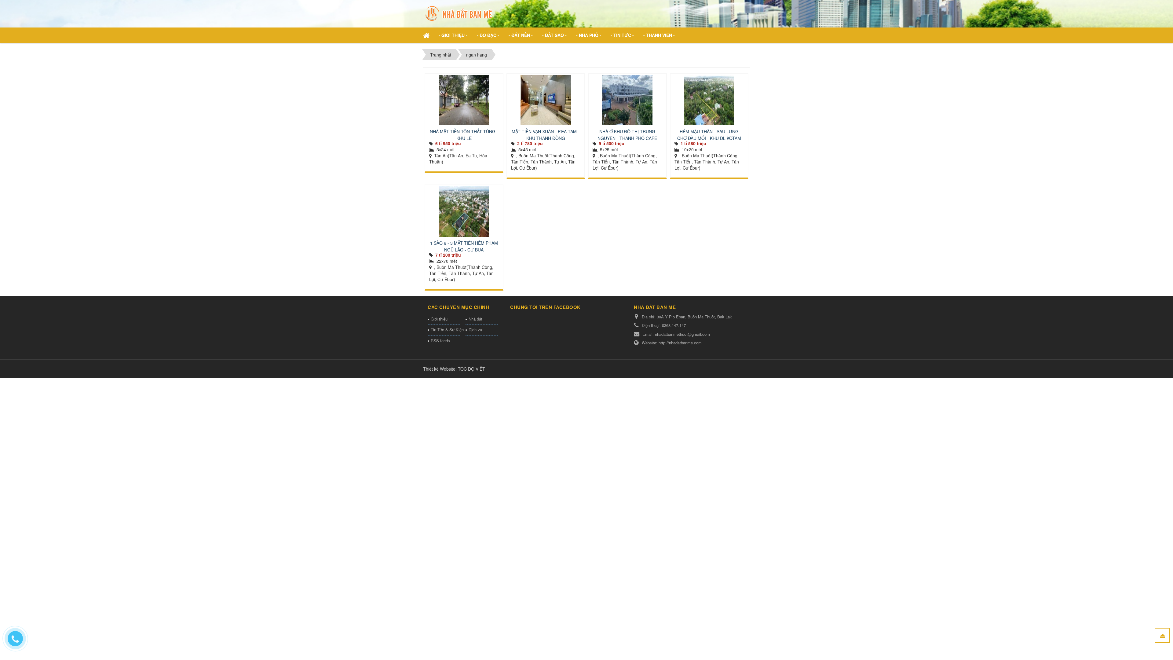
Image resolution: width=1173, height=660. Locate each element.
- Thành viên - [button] (659, 35)
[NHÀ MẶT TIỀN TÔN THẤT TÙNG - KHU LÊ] (464, 100)
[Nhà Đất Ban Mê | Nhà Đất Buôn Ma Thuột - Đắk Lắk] (460, 13)
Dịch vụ (475, 329)
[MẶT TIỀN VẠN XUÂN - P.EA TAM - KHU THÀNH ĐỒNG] (545, 100)
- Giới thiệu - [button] (453, 35)
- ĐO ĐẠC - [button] (488, 35)
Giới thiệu (439, 319)
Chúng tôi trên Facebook (545, 307)
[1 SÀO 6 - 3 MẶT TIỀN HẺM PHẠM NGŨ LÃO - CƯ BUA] (464, 211)
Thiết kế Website (439, 369)
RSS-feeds (440, 340)
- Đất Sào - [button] (554, 35)
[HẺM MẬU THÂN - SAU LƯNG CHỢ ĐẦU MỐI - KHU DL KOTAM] (709, 100)
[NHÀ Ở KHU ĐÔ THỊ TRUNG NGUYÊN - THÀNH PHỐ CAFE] (627, 100)
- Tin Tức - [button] (622, 35)
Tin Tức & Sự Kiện (445, 329)
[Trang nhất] (427, 35)
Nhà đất (475, 319)
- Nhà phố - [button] (588, 35)
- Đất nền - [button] (521, 35)
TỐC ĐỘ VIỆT (471, 369)
